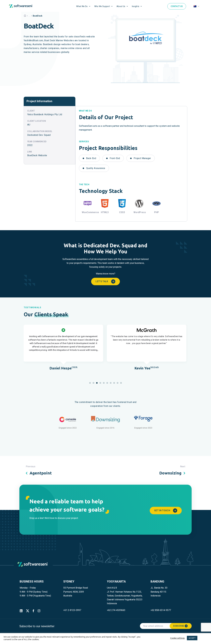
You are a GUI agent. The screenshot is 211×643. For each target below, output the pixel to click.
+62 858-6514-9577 (161, 610)
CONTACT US (177, 6)
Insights (135, 6)
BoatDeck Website (37, 155)
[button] (90, 382)
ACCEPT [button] (192, 638)
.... (29, 16)
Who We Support (102, 6)
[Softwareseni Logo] (20, 6)
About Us (121, 6)
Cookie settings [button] (177, 638)
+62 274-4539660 (116, 610)
